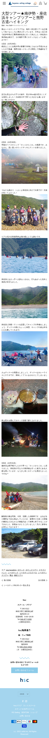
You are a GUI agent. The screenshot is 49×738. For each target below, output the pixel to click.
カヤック (20, 570)
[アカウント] (40, 3)
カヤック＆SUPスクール (24, 709)
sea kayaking (11, 570)
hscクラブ (18, 706)
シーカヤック (13, 573)
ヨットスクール (29, 706)
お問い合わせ (25, 716)
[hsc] (19, 3)
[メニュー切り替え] (4, 3)
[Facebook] (23, 701)
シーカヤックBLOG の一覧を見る (17, 585)
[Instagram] (26, 701)
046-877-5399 (26, 619)
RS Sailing (16, 712)
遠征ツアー (18, 575)
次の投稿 (41, 580)
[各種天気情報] (35, 3)
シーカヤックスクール (28, 573)
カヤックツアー (32, 570)
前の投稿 (7, 580)
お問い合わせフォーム (24, 670)
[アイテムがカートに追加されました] (45, 3)
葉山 (11, 575)
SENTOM (25, 712)
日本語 (22, 694)
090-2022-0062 (26, 647)
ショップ (33, 712)
